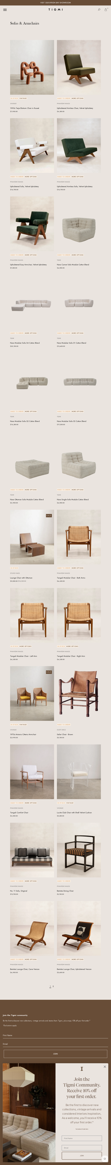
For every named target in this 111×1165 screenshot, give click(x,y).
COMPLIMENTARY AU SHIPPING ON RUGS (55, 2)
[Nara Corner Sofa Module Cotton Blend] (79, 223)
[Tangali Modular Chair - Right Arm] (79, 615)
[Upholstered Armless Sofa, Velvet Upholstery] (79, 145)
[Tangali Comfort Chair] (32, 771)
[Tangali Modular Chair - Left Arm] (32, 615)
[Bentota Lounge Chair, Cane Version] (32, 928)
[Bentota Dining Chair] (79, 850)
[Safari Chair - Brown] (79, 693)
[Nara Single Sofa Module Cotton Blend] (79, 458)
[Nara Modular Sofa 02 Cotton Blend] (32, 380)
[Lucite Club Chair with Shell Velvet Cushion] (79, 771)
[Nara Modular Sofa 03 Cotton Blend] (79, 380)
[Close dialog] (104, 1066)
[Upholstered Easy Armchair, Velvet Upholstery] (32, 223)
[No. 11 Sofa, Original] (32, 850)
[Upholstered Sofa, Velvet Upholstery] (32, 145)
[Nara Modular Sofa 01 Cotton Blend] (79, 302)
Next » (59, 986)
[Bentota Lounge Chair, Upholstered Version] (79, 928)
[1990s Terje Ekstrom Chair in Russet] (32, 67)
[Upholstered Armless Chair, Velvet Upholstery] (79, 67)
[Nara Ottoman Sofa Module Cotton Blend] (32, 458)
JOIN (55, 1054)
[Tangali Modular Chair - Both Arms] (79, 537)
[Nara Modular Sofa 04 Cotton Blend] (32, 302)
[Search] (99, 9)
